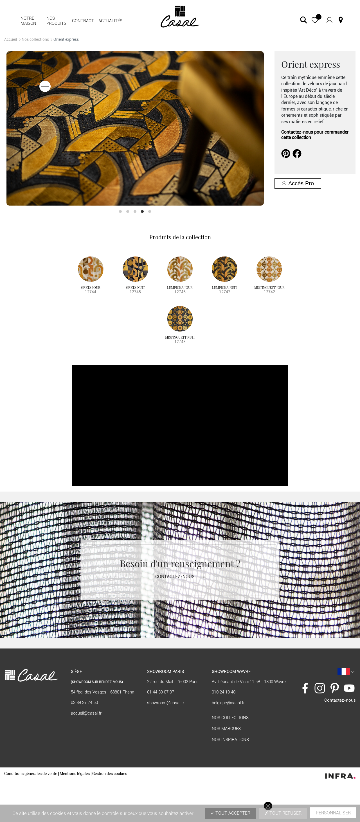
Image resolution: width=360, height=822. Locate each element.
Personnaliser (333, 813)
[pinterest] (334, 687)
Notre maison (28, 21)
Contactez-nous (175, 576)
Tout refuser (285, 813)
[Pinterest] (285, 153)
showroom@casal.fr (165, 702)
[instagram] (319, 687)
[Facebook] (305, 687)
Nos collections (35, 39)
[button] (315, 20)
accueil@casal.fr (86, 713)
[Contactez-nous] (340, 20)
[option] (154, 128)
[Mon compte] (329, 20)
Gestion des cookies (109, 773)
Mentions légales (75, 773)
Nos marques (226, 728)
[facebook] (297, 153)
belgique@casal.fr (228, 702)
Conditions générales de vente (30, 773)
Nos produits (56, 21)
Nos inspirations (230, 739)
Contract (83, 20)
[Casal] (180, 16)
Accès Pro (301, 183)
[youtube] (349, 687)
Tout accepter (232, 813)
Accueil (10, 39)
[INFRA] (340, 775)
